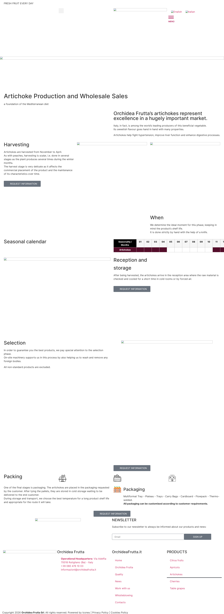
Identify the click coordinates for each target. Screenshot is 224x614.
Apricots (175, 567)
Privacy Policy (100, 612)
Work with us (122, 588)
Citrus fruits (176, 560)
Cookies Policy (119, 612)
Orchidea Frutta (124, 567)
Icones (86, 612)
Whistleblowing (124, 595)
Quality (119, 574)
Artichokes (176, 574)
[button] (61, 10)
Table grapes (177, 588)
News (118, 581)
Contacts (120, 602)
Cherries (175, 581)
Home (118, 560)
